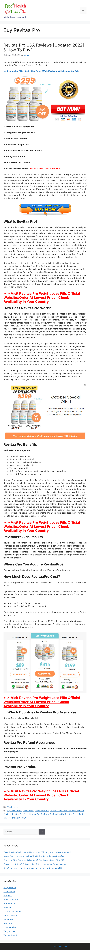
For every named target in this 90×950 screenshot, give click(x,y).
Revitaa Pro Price (20, 814)
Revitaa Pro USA (18, 818)
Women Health (10, 935)
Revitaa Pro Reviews (39, 814)
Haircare (7, 907)
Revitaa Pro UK (57, 814)
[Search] (42, 832)
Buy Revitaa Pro (14, 811)
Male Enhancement (13, 911)
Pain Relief (8, 919)
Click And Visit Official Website (44, 168)
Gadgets (8, 895)
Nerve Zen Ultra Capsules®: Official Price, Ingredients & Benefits (34, 856)
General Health (11, 899)
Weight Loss (12, 807)
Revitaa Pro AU (42, 811)
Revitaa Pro (28, 811)
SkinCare (8, 923)
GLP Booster (9, 903)
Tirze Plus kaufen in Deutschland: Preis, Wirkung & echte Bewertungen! (37, 852)
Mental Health (10, 915)
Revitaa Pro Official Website (63, 811)
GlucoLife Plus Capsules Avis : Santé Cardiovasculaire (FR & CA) (34, 860)
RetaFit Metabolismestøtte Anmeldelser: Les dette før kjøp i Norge (35, 868)
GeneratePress (60, 946)
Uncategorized (10, 927)
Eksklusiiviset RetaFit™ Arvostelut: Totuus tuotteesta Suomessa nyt (35, 864)
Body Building (10, 887)
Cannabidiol (9, 891)
